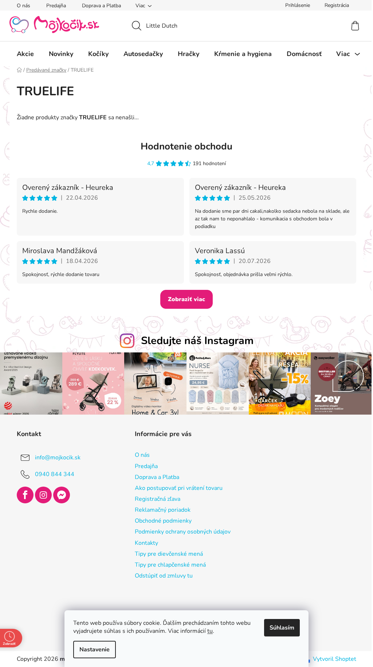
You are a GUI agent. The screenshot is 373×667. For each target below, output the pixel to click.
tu (207, 631)
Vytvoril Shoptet (332, 658)
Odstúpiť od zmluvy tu (161, 575)
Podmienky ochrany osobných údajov (180, 531)
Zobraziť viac (184, 299)
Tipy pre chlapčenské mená (167, 564)
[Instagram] (40, 494)
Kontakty (143, 542)
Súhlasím (279, 628)
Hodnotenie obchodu (184, 146)
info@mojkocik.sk (55, 457)
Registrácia (334, 5)
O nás (21, 5)
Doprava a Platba (98, 5)
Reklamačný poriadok (160, 509)
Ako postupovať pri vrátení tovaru (176, 487)
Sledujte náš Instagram (194, 341)
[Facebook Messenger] (59, 494)
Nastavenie (92, 650)
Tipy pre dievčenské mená (166, 553)
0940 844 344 (52, 474)
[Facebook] (22, 494)
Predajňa (53, 5)
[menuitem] (23, 53)
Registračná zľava (154, 498)
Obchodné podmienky (160, 520)
